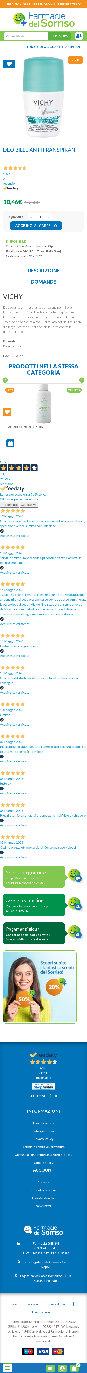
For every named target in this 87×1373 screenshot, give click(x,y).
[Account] (63, 1369)
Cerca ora (59, 36)
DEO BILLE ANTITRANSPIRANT (61, 46)
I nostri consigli (43, 1123)
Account (43, 1182)
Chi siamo (31, 1304)
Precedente (10, 504)
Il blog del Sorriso (58, 1304)
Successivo (29, 504)
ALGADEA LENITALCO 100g (25, 427)
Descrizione (43, 270)
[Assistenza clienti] (79, 36)
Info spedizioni (43, 1131)
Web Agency (70, 1326)
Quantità (16, 217)
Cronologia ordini (43, 1190)
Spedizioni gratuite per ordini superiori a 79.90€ (43, 4)
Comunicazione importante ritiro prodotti (43, 1154)
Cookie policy (43, 1162)
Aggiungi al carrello (36, 225)
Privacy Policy (43, 1139)
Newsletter (43, 1206)
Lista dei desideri (43, 1198)
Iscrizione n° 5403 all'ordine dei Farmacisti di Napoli (43, 1331)
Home (31, 46)
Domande (43, 282)
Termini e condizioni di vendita (44, 1147)
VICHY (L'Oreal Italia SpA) (42, 251)
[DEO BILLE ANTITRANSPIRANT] (43, 97)
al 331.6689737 (17, 911)
